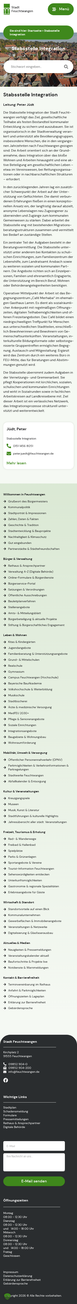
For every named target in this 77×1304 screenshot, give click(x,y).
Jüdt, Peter (16, 429)
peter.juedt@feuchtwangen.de (33, 453)
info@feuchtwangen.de (23, 1072)
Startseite (34, 30)
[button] (7, 1296)
